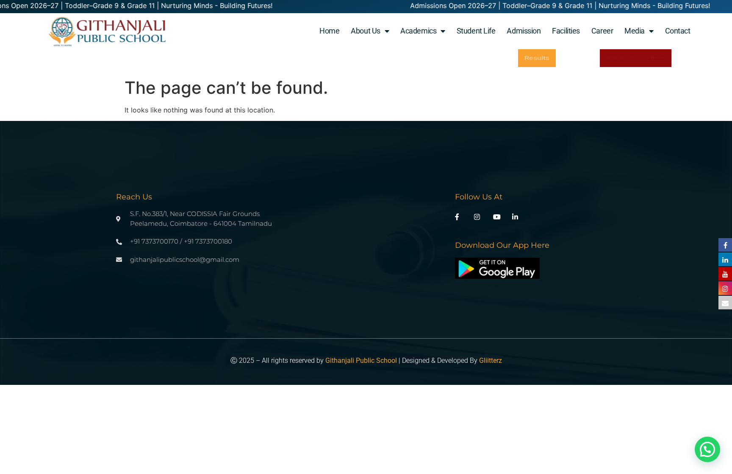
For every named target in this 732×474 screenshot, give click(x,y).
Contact (677, 30)
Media (634, 30)
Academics (418, 30)
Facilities (566, 30)
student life (476, 30)
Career (602, 30)
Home (329, 30)
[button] (707, 449)
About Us (365, 30)
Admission (524, 30)
